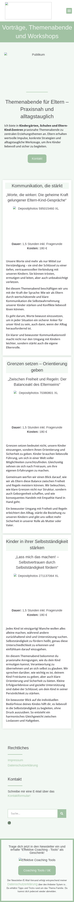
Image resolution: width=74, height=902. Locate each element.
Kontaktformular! (19, 795)
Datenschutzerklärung (22, 884)
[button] (69, 11)
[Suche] (61, 813)
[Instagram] (9, 822)
